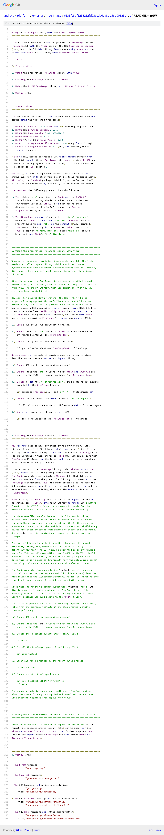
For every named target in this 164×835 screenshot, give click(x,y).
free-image (53, 15)
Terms (37, 829)
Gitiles (19, 829)
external (38, 15)
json (158, 829)
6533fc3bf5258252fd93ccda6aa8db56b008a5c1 (95, 15)
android (9, 15)
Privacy (28, 829)
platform (23, 15)
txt (150, 829)
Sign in (157, 5)
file (69, 23)
